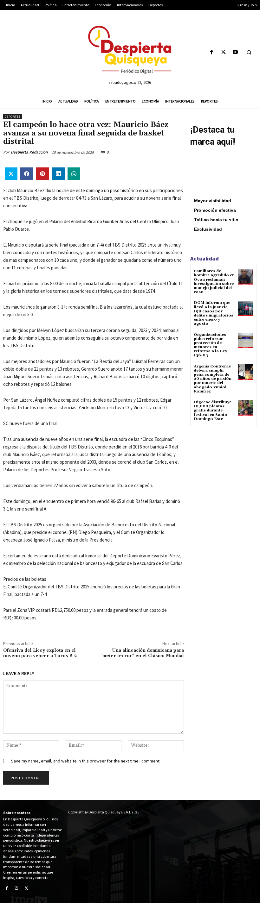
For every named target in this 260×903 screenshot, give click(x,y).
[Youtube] (235, 52)
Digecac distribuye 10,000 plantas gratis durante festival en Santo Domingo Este (212, 410)
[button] (249, 52)
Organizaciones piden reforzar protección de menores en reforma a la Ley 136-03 (210, 345)
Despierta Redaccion (29, 152)
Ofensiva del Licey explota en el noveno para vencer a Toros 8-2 (40, 653)
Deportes (12, 117)
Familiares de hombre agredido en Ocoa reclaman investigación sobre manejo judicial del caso (214, 281)
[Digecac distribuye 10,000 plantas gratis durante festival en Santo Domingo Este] (245, 408)
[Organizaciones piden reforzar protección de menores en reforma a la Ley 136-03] (245, 340)
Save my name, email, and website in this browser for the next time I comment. (85, 761)
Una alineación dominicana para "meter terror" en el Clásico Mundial (142, 653)
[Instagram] (16, 888)
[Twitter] (223, 52)
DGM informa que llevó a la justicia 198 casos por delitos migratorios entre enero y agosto (213, 313)
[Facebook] (211, 52)
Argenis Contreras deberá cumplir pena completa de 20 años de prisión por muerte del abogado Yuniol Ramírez (212, 379)
